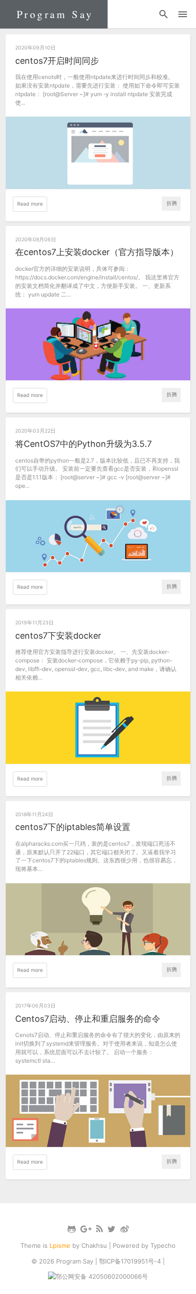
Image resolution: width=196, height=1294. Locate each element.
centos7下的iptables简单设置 (72, 827)
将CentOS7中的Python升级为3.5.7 (83, 444)
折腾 (172, 203)
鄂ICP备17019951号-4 (130, 1261)
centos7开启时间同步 (57, 61)
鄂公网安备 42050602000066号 (102, 1276)
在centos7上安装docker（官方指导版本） (96, 252)
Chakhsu (94, 1245)
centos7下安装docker (58, 636)
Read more (30, 204)
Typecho (163, 1245)
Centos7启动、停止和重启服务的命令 (87, 1019)
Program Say (55, 14)
